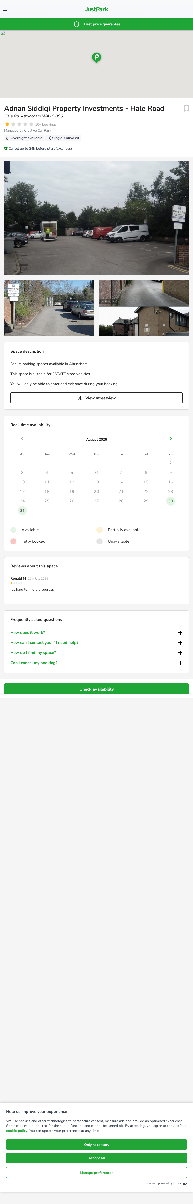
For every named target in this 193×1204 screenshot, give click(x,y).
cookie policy (16, 1130)
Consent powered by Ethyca (164, 1183)
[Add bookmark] (186, 108)
